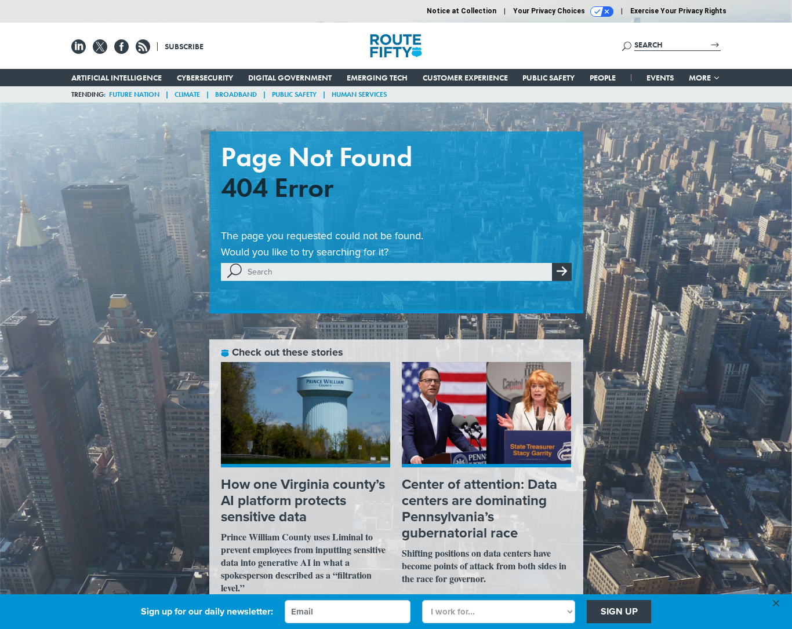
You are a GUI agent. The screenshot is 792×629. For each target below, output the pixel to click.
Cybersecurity (205, 77)
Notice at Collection (461, 11)
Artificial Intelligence (116, 77)
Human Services (359, 94)
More (701, 77)
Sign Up (619, 611)
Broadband (236, 94)
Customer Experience (465, 77)
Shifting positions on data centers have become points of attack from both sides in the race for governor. (484, 565)
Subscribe (184, 46)
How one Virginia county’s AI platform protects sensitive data (303, 500)
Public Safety (548, 77)
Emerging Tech (377, 77)
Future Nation (134, 94)
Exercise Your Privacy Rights (678, 11)
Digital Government (290, 77)
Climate (187, 94)
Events (660, 77)
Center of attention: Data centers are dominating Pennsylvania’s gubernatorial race (479, 508)
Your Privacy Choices (550, 11)
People (603, 77)
